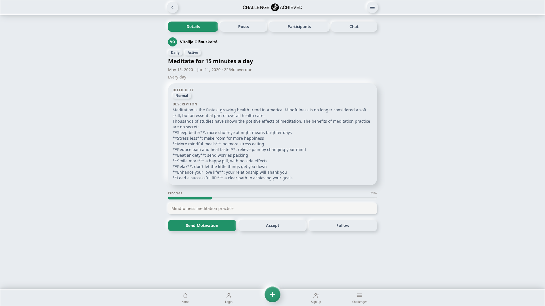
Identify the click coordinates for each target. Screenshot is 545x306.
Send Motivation (202, 225)
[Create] (272, 297)
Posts (243, 26)
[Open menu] (372, 7)
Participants (299, 26)
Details (193, 26)
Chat (354, 26)
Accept (272, 225)
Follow (342, 225)
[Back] (172, 7)
